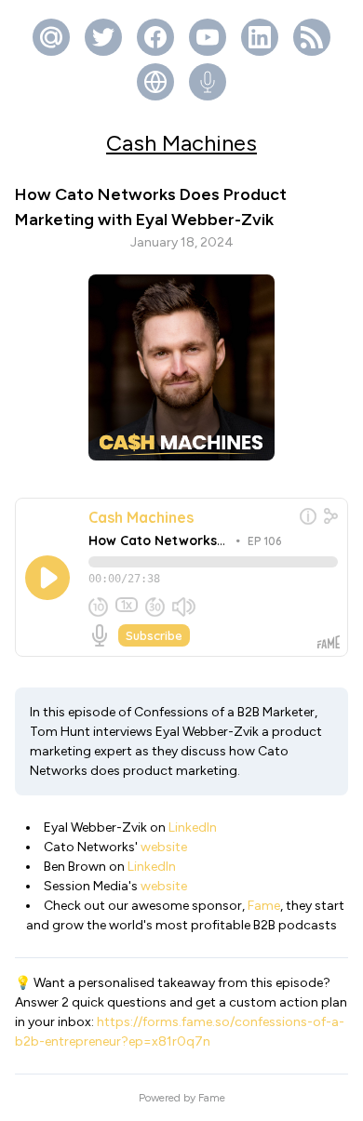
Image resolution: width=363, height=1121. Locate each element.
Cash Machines (181, 142)
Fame (264, 906)
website (164, 847)
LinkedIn (192, 827)
